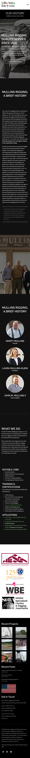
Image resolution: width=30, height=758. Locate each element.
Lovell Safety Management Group (14, 521)
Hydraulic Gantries (6, 675)
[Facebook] (7, 752)
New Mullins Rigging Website (9, 679)
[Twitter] (3, 752)
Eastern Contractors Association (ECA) (16, 529)
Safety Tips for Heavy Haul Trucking (11, 670)
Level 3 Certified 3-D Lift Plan (13, 505)
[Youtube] (11, 752)
